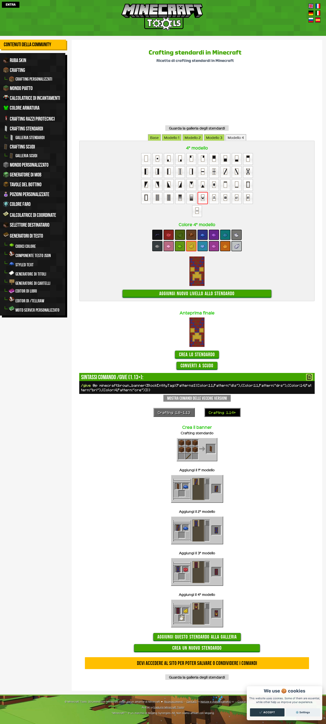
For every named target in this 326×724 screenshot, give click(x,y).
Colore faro (20, 204)
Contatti (191, 701)
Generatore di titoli (30, 274)
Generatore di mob (25, 175)
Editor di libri (26, 291)
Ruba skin (17, 60)
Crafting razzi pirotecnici (32, 119)
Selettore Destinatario (29, 225)
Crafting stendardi (26, 129)
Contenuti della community (27, 44)
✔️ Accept (267, 712)
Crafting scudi (22, 147)
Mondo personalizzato (28, 165)
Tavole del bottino (25, 184)
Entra (11, 4)
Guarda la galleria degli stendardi (197, 128)
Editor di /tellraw (29, 300)
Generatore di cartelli (32, 283)
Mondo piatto (21, 88)
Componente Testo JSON (33, 255)
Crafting (17, 70)
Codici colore (25, 246)
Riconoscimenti (173, 701)
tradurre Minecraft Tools (168, 707)
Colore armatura (24, 108)
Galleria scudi (26, 155)
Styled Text (24, 264)
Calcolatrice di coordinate (32, 215)
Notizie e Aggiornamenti (216, 701)
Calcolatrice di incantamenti (34, 98)
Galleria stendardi (30, 137)
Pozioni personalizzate (29, 194)
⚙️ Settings (303, 712)
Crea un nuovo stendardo (197, 648)
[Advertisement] (192, 95)
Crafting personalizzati (33, 79)
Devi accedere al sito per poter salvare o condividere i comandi (197, 663)
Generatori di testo (26, 236)
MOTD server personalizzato (37, 310)
